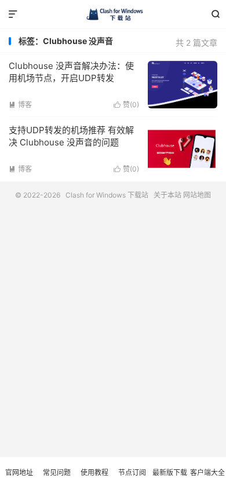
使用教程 (94, 472)
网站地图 (197, 195)
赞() (126, 104)
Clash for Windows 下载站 (113, 14)
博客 (20, 104)
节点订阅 (132, 472)
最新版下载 (169, 472)
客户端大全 (207, 472)
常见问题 (57, 472)
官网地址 (19, 472)
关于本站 (167, 195)
